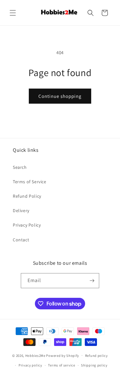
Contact (21, 240)
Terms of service (61, 365)
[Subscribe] (92, 280)
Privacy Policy (27, 225)
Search (20, 167)
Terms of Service (29, 182)
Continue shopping (60, 96)
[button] (13, 13)
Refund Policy (27, 196)
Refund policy (96, 355)
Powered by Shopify (62, 355)
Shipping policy (94, 365)
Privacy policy (30, 365)
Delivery (21, 210)
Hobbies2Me (35, 355)
